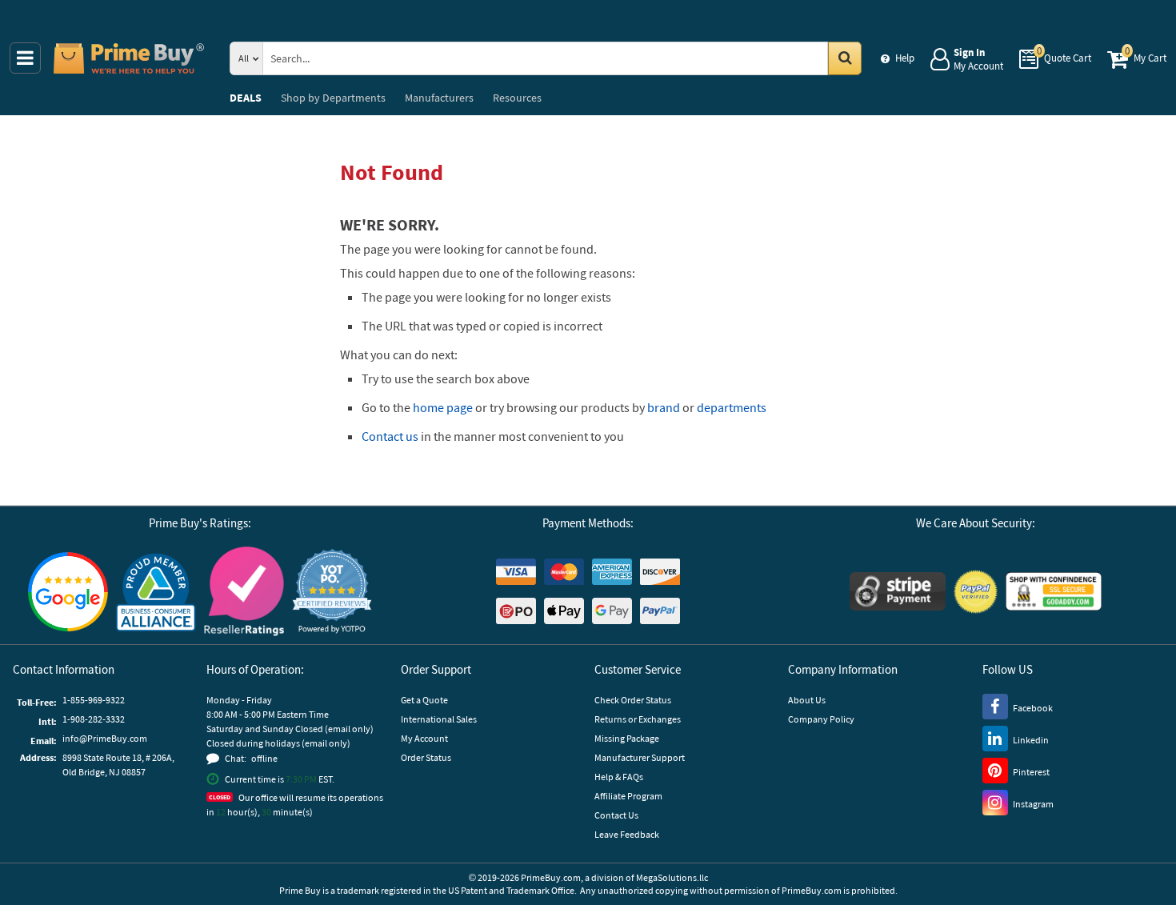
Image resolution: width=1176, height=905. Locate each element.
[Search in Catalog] (845, 58)
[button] (332, 592)
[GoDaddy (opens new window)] (1054, 591)
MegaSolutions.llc (672, 877)
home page (443, 407)
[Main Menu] (25, 58)
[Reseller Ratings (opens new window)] (244, 591)
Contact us (390, 436)
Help (904, 58)
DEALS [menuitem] (246, 97)
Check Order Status (632, 700)
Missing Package (626, 738)
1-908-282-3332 (93, 719)
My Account (424, 738)
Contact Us (616, 815)
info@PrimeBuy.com (104, 738)
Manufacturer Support (639, 757)
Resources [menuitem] (517, 97)
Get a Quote (424, 700)
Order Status (426, 757)
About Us (807, 700)
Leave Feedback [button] (626, 834)
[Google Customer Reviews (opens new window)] (68, 591)
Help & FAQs (618, 777)
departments (731, 407)
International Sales (439, 719)
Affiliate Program (628, 796)
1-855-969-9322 (93, 700)
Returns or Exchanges (637, 719)
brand (663, 407)
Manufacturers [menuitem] (439, 97)
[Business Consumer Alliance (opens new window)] (156, 591)
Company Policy (821, 719)
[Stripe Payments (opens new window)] (898, 591)
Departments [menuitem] (333, 97)
